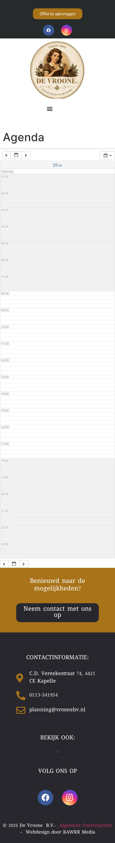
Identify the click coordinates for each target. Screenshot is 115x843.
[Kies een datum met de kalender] (16, 155)
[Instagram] (66, 30)
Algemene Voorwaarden (85, 826)
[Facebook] (48, 30)
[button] (49, 108)
